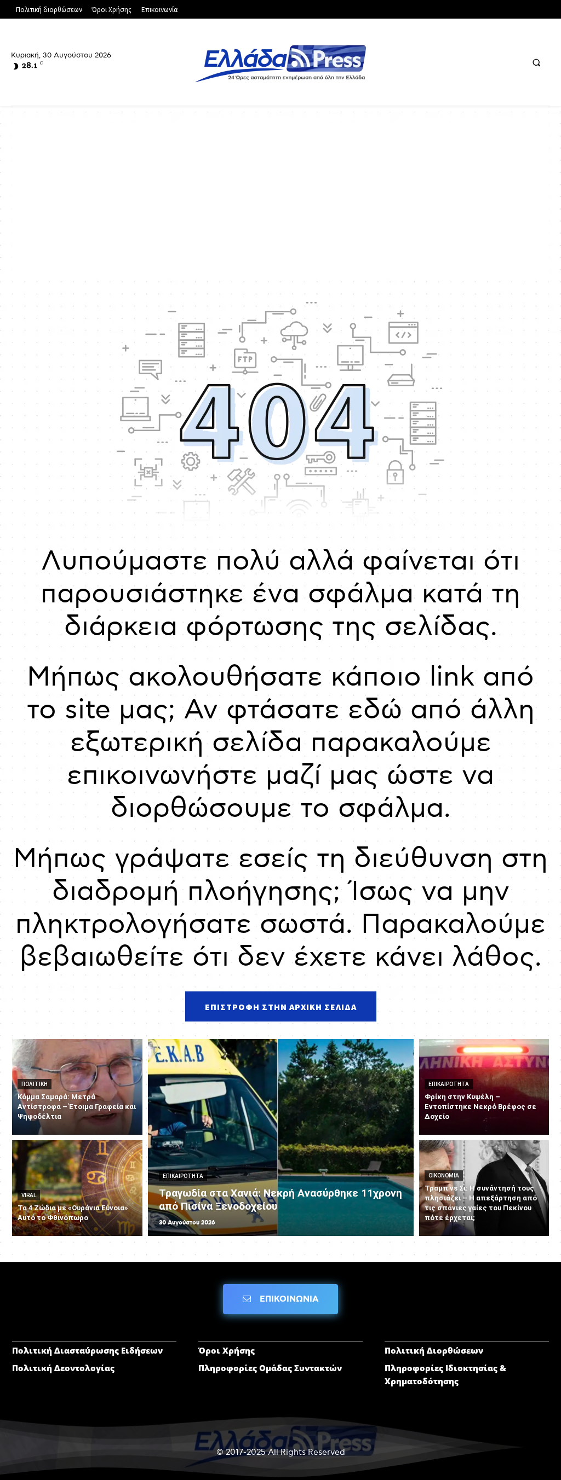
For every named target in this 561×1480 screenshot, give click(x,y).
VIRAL (28, 1195)
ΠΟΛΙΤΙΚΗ (34, 1084)
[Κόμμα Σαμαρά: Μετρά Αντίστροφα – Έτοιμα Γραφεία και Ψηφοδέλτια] (77, 1087)
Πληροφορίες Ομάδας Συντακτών (270, 1367)
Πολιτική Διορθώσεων (434, 1350)
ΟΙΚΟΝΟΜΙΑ (443, 1176)
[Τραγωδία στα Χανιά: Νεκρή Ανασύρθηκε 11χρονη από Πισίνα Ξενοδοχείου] (281, 1137)
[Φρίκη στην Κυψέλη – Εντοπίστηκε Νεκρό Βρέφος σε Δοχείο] (484, 1087)
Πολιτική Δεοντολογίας (63, 1367)
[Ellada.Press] (280, 63)
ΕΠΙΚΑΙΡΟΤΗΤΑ (183, 1176)
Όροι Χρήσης (226, 1350)
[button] (536, 63)
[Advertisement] (280, 199)
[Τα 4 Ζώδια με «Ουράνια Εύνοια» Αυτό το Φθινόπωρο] (77, 1188)
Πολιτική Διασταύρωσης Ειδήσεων (87, 1350)
